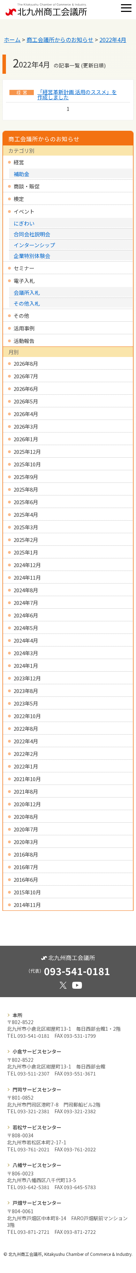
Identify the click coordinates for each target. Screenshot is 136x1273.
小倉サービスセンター (37, 1051)
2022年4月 (112, 39)
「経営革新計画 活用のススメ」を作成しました (77, 94)
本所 (17, 1014)
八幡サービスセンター (37, 1164)
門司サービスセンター (37, 1089)
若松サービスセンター (37, 1127)
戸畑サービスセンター (37, 1202)
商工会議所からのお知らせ (60, 39)
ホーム (12, 39)
